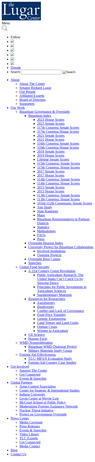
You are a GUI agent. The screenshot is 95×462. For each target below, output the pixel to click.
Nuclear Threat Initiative (36, 410)
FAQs (41, 235)
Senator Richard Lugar (35, 88)
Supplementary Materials (54, 295)
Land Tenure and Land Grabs (57, 323)
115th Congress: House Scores (58, 167)
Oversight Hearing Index (45, 243)
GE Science (36, 335)
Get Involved (20, 366)
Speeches (34, 263)
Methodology (46, 231)
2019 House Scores (50, 155)
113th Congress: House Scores (58, 199)
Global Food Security (34, 267)
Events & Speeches (32, 378)
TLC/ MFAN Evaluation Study (50, 358)
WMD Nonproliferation (36, 343)
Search (15, 72)
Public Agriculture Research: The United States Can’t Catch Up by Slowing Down (60, 279)
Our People (27, 92)
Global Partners (21, 382)
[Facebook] (12, 46)
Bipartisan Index (39, 115)
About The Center (32, 84)
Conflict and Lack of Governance (60, 311)
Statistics (43, 227)
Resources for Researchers (46, 299)
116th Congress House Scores (58, 147)
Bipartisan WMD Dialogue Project (52, 346)
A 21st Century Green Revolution (51, 271)
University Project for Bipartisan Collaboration (60, 247)
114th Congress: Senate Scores (58, 179)
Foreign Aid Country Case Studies (52, 362)
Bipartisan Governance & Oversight (44, 112)
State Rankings (47, 211)
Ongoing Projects (49, 255)
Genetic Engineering (51, 319)
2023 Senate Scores (51, 123)
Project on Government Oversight (42, 414)
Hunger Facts (37, 339)
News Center (20, 418)
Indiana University (32, 394)
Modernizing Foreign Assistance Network (48, 406)
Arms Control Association (37, 386)
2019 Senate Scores (51, 151)
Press (40, 239)
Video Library (29, 434)
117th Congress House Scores (58, 131)
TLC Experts (28, 438)
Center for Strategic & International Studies (49, 390)
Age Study (44, 207)
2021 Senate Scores (51, 135)
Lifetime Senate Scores (53, 159)
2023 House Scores (50, 119)
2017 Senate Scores (51, 171)
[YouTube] (12, 59)
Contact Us (18, 454)
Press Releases (29, 426)
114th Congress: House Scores (58, 183)
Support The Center (33, 370)
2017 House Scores (50, 175)
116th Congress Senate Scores (58, 143)
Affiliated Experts (31, 96)
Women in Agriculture (52, 331)
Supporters (26, 104)
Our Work (18, 108)
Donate (16, 67)
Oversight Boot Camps (44, 259)
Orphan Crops (47, 327)
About (15, 80)
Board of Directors (32, 100)
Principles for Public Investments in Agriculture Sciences (61, 289)
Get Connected (29, 374)
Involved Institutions (51, 251)
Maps (41, 215)
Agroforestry (46, 303)
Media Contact (29, 446)
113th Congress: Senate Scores (58, 195)
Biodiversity (45, 307)
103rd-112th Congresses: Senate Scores (64, 203)
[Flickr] (12, 63)
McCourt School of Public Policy (42, 402)
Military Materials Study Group (50, 350)
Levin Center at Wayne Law (39, 398)
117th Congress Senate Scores (58, 127)
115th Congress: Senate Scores (58, 163)
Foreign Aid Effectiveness (37, 354)
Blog (14, 450)
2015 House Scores (50, 191)
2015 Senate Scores (51, 187)
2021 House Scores (50, 139)
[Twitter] (12, 50)
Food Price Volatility (51, 315)
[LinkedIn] (12, 55)
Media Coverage (31, 422)
